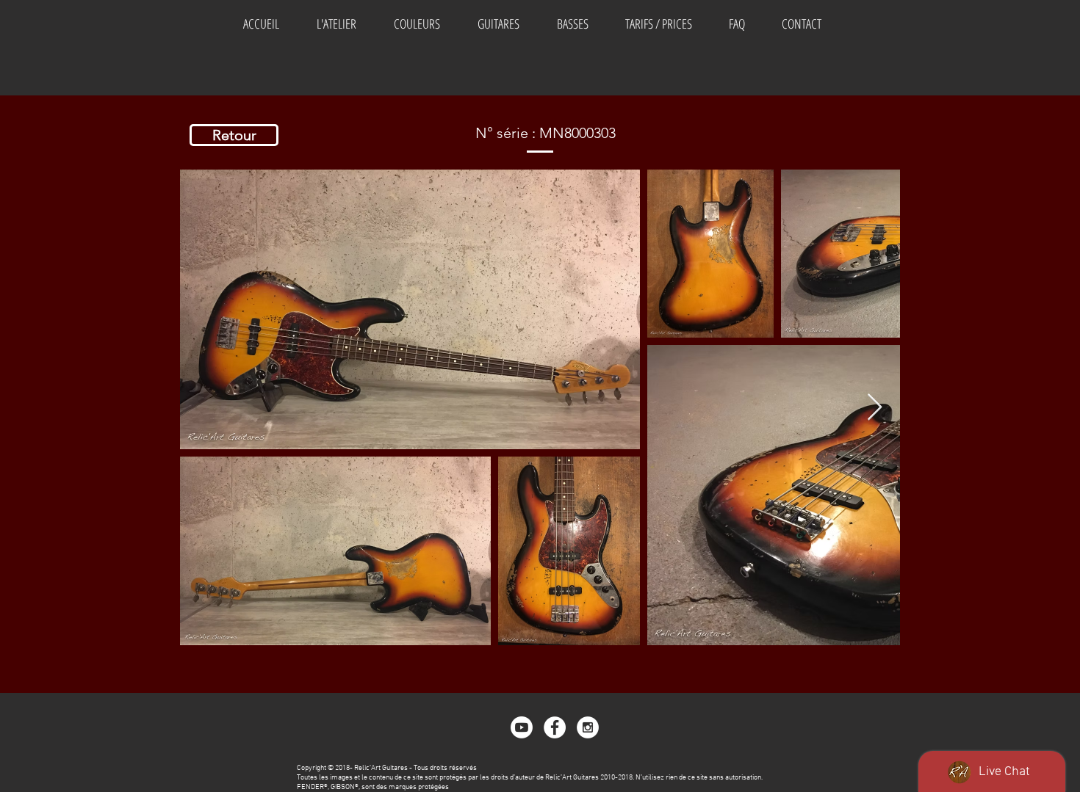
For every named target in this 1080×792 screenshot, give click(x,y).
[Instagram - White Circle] (588, 727)
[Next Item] (874, 407)
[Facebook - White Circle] (555, 727)
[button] (416, 23)
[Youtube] (522, 727)
